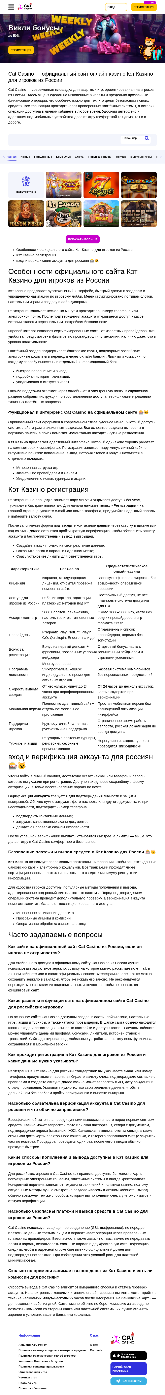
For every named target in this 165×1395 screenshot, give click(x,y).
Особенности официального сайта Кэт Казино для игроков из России (74, 250)
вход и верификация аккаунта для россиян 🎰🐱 (57, 261)
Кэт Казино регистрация (36, 255)
